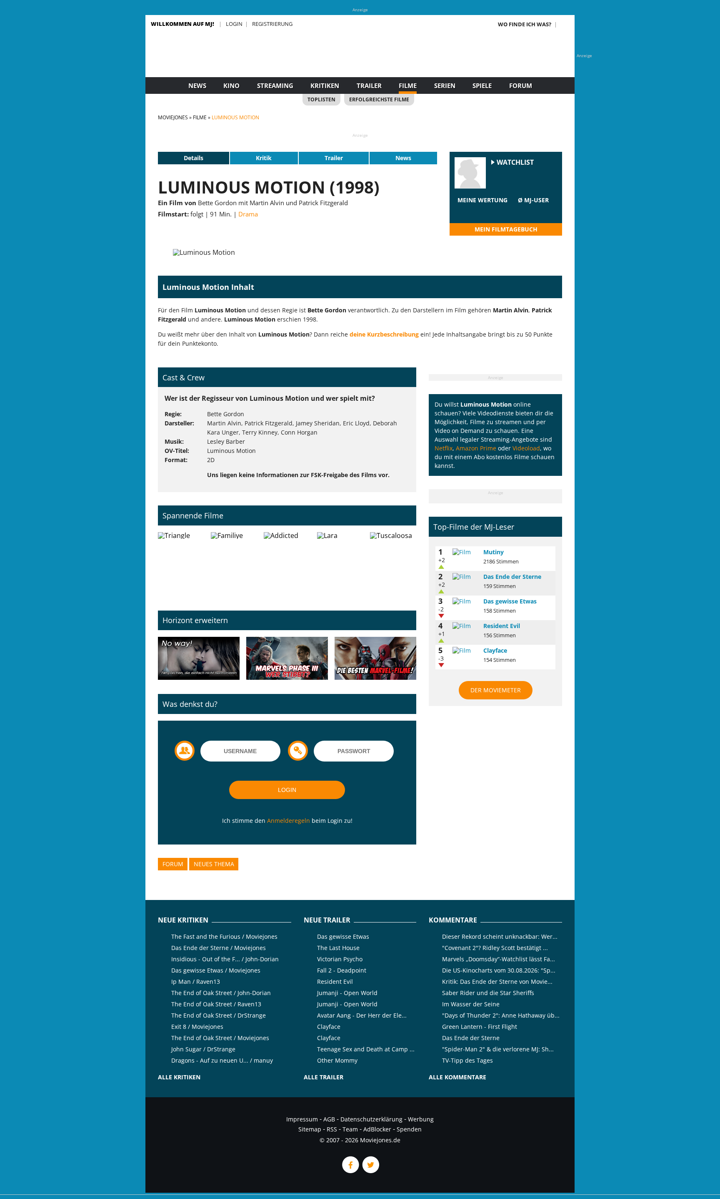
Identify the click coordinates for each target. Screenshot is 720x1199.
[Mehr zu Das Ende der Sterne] (465, 577)
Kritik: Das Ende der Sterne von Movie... (497, 981)
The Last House (338, 948)
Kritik (264, 158)
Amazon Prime (476, 448)
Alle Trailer (323, 1077)
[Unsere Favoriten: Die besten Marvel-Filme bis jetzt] (375, 659)
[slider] (482, 210)
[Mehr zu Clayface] (465, 650)
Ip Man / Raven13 (195, 981)
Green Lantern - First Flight (479, 1027)
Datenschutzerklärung (371, 1119)
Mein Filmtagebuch (506, 229)
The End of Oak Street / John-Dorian (221, 993)
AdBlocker (377, 1129)
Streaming (275, 85)
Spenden (409, 1129)
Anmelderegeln (288, 820)
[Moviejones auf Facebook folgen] (350, 1171)
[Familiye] (234, 564)
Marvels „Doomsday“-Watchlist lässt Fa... (498, 959)
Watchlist (515, 162)
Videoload (526, 448)
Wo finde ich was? (524, 24)
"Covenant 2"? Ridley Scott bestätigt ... (495, 948)
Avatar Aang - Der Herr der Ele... (362, 1015)
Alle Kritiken (179, 1077)
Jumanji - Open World (347, 993)
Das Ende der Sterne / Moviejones (218, 948)
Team (350, 1129)
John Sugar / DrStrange (203, 1049)
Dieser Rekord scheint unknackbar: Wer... (500, 936)
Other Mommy (337, 1060)
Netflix (443, 448)
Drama (248, 214)
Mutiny (493, 552)
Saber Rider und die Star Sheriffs (488, 993)
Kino (231, 85)
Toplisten (321, 99)
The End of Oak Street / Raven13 (216, 1004)
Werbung (421, 1119)
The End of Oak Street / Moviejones (220, 1038)
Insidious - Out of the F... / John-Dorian (225, 959)
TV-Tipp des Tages (467, 1060)
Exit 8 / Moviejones (197, 1027)
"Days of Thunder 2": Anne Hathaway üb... (501, 1015)
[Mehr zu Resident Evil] (465, 626)
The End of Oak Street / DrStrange (218, 1015)
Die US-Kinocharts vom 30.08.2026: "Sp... (498, 970)
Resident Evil (501, 626)
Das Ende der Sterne (512, 577)
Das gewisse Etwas (510, 601)
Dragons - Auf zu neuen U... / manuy (222, 1060)
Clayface (495, 650)
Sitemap (309, 1129)
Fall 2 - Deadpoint (341, 970)
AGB (329, 1119)
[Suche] (565, 24)
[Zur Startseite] (360, 62)
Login (234, 24)
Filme (408, 85)
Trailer (369, 85)
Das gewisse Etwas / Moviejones (215, 970)
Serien (444, 85)
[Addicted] (287, 564)
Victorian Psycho (339, 959)
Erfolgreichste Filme (379, 99)
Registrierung (272, 24)
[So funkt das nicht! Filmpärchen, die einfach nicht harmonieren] (199, 659)
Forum (520, 85)
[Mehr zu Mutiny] (465, 552)
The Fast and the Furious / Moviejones (224, 936)
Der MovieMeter (495, 690)
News (197, 85)
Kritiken (324, 85)
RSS (332, 1129)
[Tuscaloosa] (393, 564)
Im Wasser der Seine (471, 1004)
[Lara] (340, 564)
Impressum (302, 1119)
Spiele (482, 85)
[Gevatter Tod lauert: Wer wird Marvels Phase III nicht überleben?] (287, 659)
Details (193, 158)
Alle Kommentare (457, 1077)
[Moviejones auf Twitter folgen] (370, 1171)
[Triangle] (181, 564)
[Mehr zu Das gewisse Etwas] (465, 601)
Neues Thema (214, 864)
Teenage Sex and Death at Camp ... (366, 1049)
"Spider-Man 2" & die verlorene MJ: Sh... (498, 1049)
